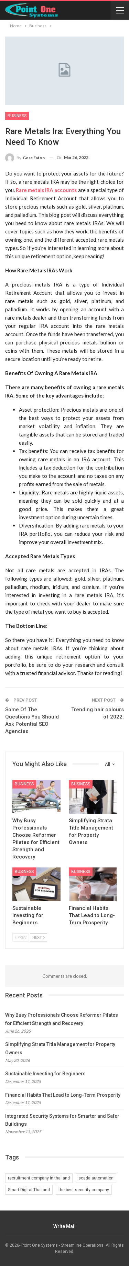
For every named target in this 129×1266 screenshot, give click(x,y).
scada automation (96, 1178)
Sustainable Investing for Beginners (45, 1073)
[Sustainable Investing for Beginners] (36, 884)
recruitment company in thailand (39, 1178)
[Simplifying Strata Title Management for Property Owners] (93, 797)
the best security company (83, 1189)
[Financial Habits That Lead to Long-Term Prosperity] (93, 884)
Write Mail (64, 1226)
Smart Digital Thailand (29, 1189)
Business (17, 115)
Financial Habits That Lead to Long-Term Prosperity (62, 1095)
